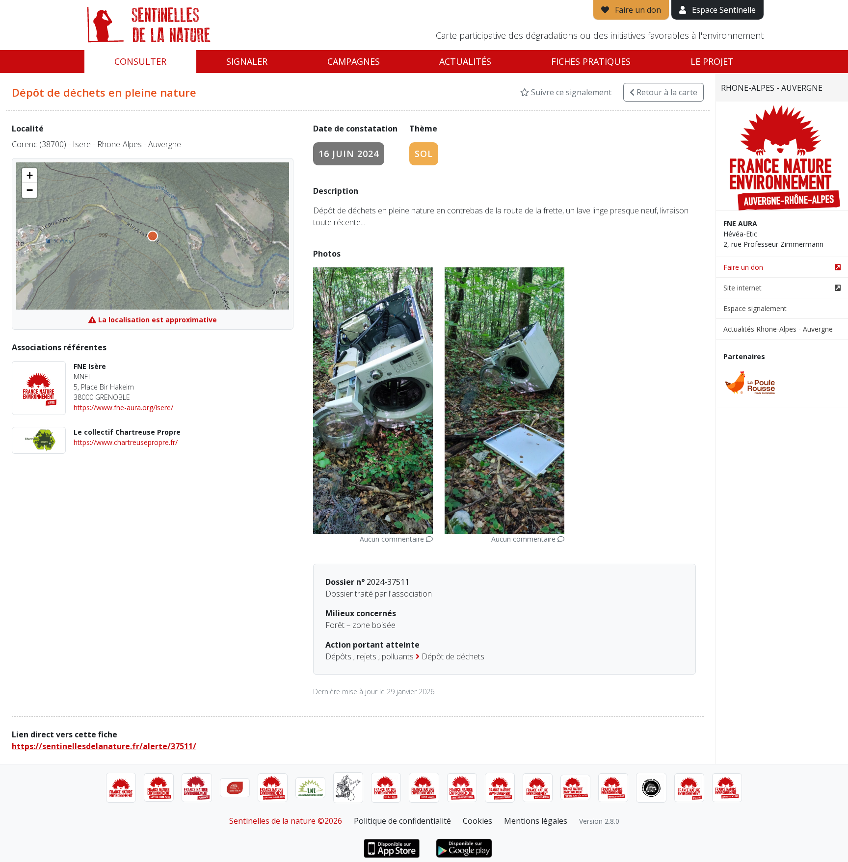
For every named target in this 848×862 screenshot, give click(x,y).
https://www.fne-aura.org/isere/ (123, 407)
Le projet (712, 61)
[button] (29, 175)
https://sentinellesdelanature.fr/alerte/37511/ (104, 746)
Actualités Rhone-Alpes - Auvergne (778, 329)
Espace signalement (755, 308)
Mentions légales (535, 820)
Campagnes (353, 61)
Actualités (465, 61)
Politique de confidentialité (402, 820)
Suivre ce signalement (570, 92)
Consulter (140, 61)
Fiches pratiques (591, 61)
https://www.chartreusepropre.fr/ (126, 442)
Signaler (246, 61)
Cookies (477, 820)
